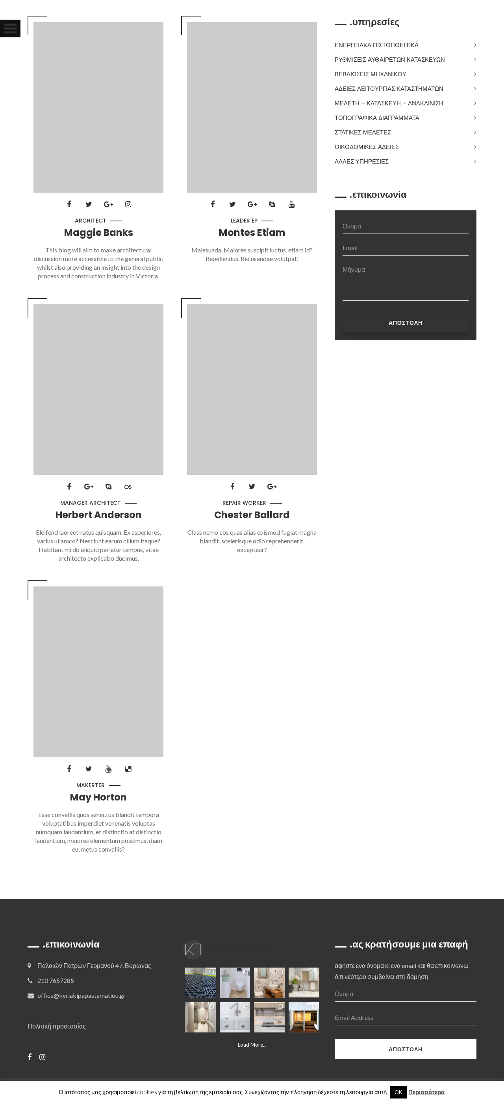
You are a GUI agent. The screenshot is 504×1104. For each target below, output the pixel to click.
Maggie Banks (98, 232)
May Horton (98, 797)
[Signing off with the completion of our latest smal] (235, 983)
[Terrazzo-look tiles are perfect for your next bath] (269, 983)
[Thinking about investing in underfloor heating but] (200, 983)
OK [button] (398, 1092)
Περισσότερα (426, 1091)
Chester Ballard (252, 515)
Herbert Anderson (99, 515)
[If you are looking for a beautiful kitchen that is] (269, 1017)
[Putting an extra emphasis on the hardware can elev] (235, 1017)
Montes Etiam (252, 232)
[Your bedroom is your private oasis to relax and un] (304, 1017)
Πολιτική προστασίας (57, 1026)
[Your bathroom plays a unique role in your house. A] (304, 983)
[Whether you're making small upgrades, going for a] (200, 1017)
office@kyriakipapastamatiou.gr (81, 995)
